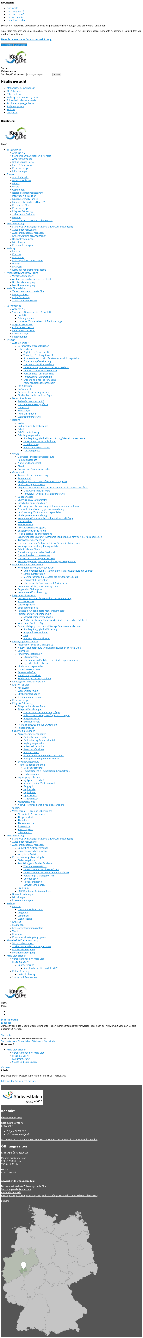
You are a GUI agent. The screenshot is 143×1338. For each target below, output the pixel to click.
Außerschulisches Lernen (36, 447)
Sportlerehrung (26, 964)
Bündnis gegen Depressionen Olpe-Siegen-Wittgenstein (47, 561)
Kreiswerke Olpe (20, 205)
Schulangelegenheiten (29, 435)
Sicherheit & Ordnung (23, 214)
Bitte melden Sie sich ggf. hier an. (18, 1081)
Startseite (6, 1035)
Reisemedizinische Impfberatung (35, 533)
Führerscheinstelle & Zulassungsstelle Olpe (23, 1186)
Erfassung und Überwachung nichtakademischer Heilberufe (49, 506)
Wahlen (11, 109)
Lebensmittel (25, 832)
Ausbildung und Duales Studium (35, 863)
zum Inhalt (12, 8)
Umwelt (16, 186)
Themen (11, 174)
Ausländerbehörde (11, 1192)
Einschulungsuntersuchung (32, 503)
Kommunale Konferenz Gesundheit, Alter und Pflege (45, 518)
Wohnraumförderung (29, 416)
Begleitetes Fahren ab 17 (36, 352)
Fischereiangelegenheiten (31, 764)
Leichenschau (25, 521)
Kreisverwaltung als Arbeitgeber (29, 235)
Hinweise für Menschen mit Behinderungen (40, 321)
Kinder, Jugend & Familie (25, 198)
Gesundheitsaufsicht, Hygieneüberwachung (41, 509)
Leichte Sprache (26, 604)
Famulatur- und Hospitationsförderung (44, 493)
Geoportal (12, 112)
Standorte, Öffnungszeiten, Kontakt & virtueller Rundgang (42, 226)
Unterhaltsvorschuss (29, 669)
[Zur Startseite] (15, 65)
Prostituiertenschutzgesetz (32, 527)
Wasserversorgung (28, 690)
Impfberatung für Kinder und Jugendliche (39, 512)
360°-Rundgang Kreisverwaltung (35, 891)
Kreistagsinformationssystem (22, 97)
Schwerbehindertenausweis (21, 100)
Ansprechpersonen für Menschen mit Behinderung (45, 598)
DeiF (25, 635)
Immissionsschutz (27, 459)
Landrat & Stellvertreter (30, 909)
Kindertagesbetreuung (30, 653)
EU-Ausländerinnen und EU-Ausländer (43, 755)
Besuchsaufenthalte (33, 749)
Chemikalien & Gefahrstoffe (32, 499)
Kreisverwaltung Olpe (11, 1117)
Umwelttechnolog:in (34, 884)
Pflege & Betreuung (22, 211)
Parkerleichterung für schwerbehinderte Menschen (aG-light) (55, 620)
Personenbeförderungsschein (39, 382)
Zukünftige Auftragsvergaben (33, 847)
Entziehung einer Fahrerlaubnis (39, 379)
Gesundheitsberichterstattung (34, 555)
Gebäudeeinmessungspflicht (33, 404)
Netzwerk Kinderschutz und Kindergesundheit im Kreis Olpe (49, 647)
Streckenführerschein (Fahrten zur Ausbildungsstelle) (51, 358)
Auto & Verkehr (20, 177)
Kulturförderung (21, 297)
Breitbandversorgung (23, 282)
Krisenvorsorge (20, 168)
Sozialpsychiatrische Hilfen (32, 530)
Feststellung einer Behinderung (34, 613)
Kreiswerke (23, 687)
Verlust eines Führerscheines (38, 373)
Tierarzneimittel (26, 823)
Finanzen (17, 266)
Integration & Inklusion (24, 195)
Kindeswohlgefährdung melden (34, 678)
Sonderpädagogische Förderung (40, 629)
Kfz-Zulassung (14, 91)
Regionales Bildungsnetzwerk (27, 192)
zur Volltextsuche (16, 20)
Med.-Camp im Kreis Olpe (36, 490)
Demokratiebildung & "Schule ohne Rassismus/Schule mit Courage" (58, 570)
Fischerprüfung (31, 774)
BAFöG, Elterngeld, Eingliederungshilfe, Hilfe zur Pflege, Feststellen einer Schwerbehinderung (49, 1195)
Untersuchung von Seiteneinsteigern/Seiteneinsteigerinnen (49, 543)
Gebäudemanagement (30, 697)
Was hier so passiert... (35, 866)
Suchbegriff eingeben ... (13, 74)
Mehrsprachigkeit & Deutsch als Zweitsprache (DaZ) (50, 576)
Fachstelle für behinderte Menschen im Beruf (41, 610)
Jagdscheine (29, 792)
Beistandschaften (27, 672)
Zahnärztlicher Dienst (29, 549)
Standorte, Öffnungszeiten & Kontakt (31, 155)
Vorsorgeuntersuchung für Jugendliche (38, 546)
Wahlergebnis (25, 918)
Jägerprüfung (30, 795)
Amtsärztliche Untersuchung (33, 475)
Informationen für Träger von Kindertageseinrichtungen (52, 660)
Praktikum (23, 887)
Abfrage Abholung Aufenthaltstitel (41, 758)
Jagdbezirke (29, 789)
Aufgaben (23, 912)
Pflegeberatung (26, 727)
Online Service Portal (23, 162)
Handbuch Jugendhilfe (29, 675)
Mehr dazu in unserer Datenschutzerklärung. (26, 39)
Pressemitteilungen (22, 245)
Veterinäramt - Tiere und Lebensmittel (32, 220)
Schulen (22, 429)
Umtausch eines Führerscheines (40, 370)
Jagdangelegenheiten (29, 777)
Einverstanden (20, 45)
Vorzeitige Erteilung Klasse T (38, 355)
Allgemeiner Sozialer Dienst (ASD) (35, 644)
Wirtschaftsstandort (23, 275)
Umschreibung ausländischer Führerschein (46, 367)
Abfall (21, 466)
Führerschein (14, 94)
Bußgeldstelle (25, 389)
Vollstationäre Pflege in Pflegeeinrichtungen (46, 715)
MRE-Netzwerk (25, 524)
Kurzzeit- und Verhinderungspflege (41, 712)
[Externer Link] (71, 1098)
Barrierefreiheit (26, 601)
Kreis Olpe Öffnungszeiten (14, 1152)
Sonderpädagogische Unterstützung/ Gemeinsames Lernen (54, 438)
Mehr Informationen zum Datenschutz (21, 1032)
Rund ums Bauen (27, 413)
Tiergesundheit (26, 817)
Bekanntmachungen (23, 238)
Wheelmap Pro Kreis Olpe (31, 623)
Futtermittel (24, 826)
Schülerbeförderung (28, 432)
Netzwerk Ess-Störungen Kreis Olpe (36, 558)
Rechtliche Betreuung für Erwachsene (37, 724)
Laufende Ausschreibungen (32, 851)
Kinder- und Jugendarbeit (31, 666)
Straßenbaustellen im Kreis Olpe (35, 395)
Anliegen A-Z (18, 152)
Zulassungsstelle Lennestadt (16, 1189)
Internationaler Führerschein (38, 364)
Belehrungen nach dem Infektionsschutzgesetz (42, 481)
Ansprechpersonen (22, 158)
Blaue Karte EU (31, 752)
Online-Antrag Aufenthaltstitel (39, 740)
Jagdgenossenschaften (35, 780)
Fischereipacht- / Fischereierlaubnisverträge (46, 770)
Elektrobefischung (32, 767)
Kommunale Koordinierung (32, 592)
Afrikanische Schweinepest (21, 87)
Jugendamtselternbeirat (36, 663)
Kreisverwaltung (15, 223)
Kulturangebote (31, 450)
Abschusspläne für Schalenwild (39, 783)
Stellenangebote (15, 106)
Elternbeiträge (31, 657)
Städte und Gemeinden (24, 300)
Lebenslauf (23, 915)
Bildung (16, 183)
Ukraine (16, 217)
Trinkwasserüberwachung (31, 539)
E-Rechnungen (20, 171)
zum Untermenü (15, 14)
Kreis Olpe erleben (16, 288)
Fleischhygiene (25, 829)
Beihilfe (5, 1200)
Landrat (16, 251)
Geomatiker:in (30, 878)
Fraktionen (18, 257)
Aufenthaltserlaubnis (34, 746)
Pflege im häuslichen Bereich (33, 706)
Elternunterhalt (31, 721)
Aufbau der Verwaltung (24, 229)
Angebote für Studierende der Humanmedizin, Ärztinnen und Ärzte (53, 487)
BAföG (21, 422)
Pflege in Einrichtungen (30, 709)
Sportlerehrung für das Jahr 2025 (40, 968)
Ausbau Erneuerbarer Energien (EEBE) (32, 279)
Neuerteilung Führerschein (37, 376)
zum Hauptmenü (15, 11)
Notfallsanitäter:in (32, 881)
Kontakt (22, 315)
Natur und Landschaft (29, 462)
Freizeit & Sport (20, 294)
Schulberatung (31, 444)
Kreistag (11, 248)
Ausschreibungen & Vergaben (28, 232)
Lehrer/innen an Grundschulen (39, 441)
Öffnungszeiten (26, 318)
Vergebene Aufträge (28, 854)
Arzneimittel (24, 478)
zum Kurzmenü (15, 17)
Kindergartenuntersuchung (32, 515)
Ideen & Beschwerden (23, 165)
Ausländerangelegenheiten (21, 103)
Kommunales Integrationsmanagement (38, 586)
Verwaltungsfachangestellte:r (38, 875)
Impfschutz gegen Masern (31, 484)
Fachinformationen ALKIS (31, 401)
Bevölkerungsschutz (28, 761)
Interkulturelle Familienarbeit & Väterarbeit (46, 583)
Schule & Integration (34, 573)
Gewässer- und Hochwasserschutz (36, 456)
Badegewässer (25, 496)
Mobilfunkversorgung (23, 285)
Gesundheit (18, 189)
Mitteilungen (19, 242)
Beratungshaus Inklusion (36, 638)
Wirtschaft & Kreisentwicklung (22, 272)
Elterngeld (23, 650)
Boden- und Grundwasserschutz (35, 469)
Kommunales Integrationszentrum (36, 567)
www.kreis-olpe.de (18, 1134)
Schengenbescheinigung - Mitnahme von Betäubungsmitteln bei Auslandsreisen (60, 536)
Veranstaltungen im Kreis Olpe (28, 291)
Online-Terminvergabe (35, 737)
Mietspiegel (24, 410)
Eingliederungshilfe (28, 607)
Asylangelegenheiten (34, 743)
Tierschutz (23, 820)
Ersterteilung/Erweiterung (37, 361)
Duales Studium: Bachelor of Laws (41, 869)
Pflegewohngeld (31, 718)
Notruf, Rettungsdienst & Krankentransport (41, 804)
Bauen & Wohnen (21, 180)
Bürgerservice (14, 149)
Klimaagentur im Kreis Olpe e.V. (28, 202)
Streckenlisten (30, 798)
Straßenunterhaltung (29, 693)
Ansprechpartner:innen (35, 632)
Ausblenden (7, 45)
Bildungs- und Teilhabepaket (33, 426)
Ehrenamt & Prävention (35, 580)
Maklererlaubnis (26, 801)
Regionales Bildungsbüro (31, 589)
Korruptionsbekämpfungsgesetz (29, 269)
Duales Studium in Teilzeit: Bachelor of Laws (46, 872)
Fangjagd (28, 786)
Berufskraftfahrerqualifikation (33, 345)
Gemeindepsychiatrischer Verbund (36, 552)
